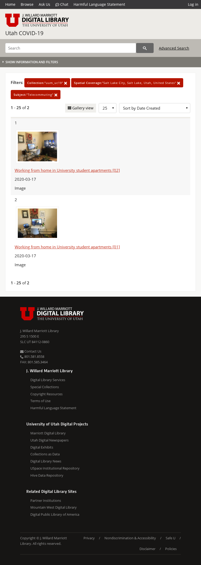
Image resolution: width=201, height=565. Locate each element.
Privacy (89, 538)
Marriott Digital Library (48, 433)
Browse (27, 4)
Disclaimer (147, 548)
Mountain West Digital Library (53, 507)
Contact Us (32, 351)
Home (10, 4)
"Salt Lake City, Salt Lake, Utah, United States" (125, 83)
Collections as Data (45, 454)
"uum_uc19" (45, 83)
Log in (193, 4)
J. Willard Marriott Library (39, 330)
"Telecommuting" (34, 95)
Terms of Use (40, 400)
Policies (171, 548)
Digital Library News (45, 461)
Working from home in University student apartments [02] (67, 170)
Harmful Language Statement (99, 4)
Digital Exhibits (41, 447)
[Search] (145, 48)
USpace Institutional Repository (55, 468)
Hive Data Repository (46, 475)
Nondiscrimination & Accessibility (130, 538)
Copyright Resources (46, 394)
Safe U (170, 538)
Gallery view (82, 107)
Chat (63, 4)
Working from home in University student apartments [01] (67, 246)
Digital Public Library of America (54, 514)
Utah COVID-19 (24, 33)
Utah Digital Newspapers (49, 440)
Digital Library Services (47, 379)
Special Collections (44, 387)
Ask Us (44, 4)
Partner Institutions (45, 500)
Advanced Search (174, 48)
